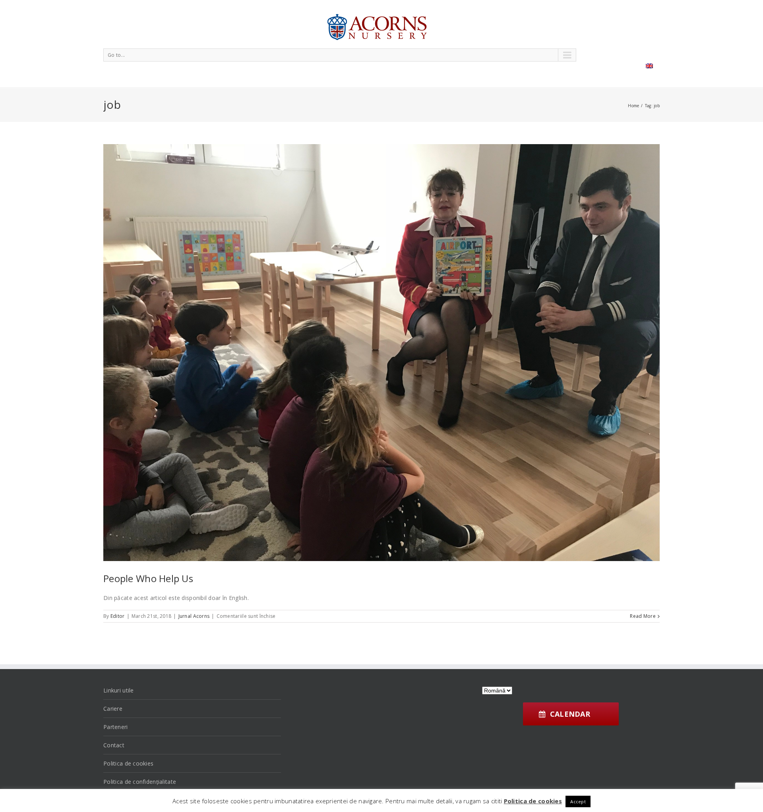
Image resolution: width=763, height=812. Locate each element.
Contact (113, 745)
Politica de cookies (128, 763)
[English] (649, 66)
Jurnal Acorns (194, 616)
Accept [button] (578, 801)
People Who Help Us (148, 578)
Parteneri (115, 727)
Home (633, 105)
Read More (643, 616)
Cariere (112, 708)
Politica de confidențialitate (139, 781)
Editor (117, 616)
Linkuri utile (118, 690)
